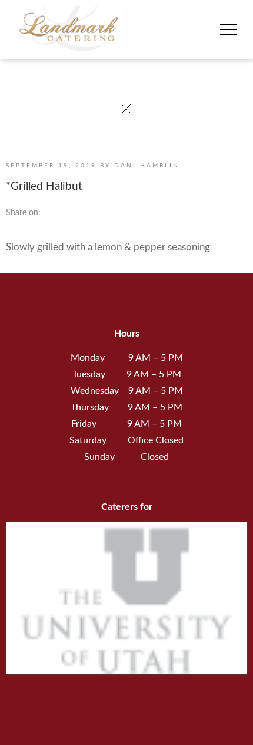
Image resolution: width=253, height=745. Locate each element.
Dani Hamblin (146, 166)
